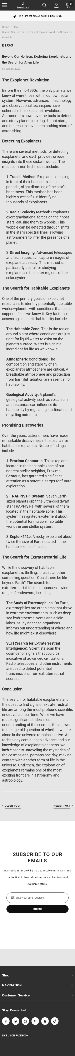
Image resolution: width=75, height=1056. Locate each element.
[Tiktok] (55, 1021)
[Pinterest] (35, 1021)
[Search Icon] (44, 5)
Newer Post (62, 805)
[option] (37, 16)
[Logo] (23, 5)
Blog (15, 27)
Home (5, 27)
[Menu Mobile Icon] (4, 5)
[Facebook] (6, 1021)
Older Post (13, 805)
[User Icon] (56, 5)
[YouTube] (45, 1021)
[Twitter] (15, 1021)
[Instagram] (25, 1021)
